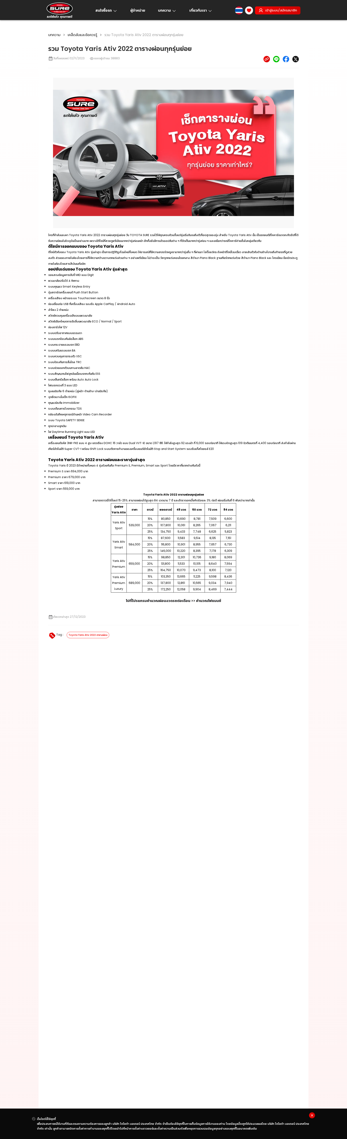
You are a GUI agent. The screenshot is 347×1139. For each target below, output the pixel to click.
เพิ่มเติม (252, 1129)
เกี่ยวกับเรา (198, 10)
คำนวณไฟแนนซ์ (208, 600)
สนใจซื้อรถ (103, 10)
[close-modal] (312, 1115)
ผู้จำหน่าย (137, 10)
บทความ (164, 10)
